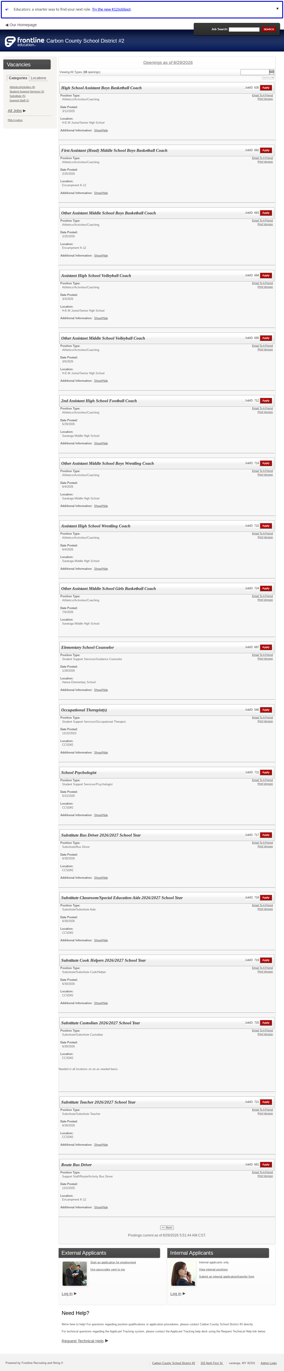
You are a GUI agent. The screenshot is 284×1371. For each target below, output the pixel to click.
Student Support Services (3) (27, 91)
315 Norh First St (212, 1363)
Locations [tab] (38, 78)
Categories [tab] (18, 78)
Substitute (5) (18, 96)
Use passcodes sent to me (107, 1269)
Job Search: (219, 29)
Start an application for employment (113, 1262)
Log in (67, 1294)
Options (267, 77)
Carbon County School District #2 (173, 1363)
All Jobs (15, 111)
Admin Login (269, 1363)
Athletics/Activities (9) (22, 87)
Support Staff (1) (19, 100)
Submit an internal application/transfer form (226, 1276)
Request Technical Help (83, 1341)
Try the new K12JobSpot (111, 10)
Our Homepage (23, 25)
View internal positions (213, 1269)
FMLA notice (15, 120)
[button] (278, 9)
